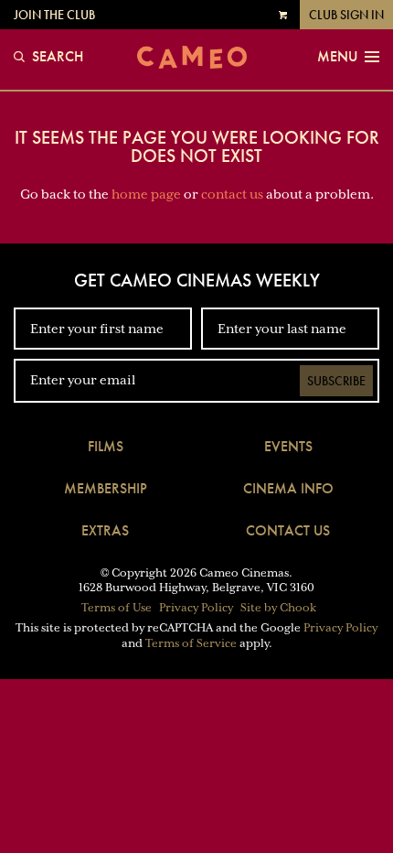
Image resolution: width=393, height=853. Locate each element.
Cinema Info (288, 488)
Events (288, 446)
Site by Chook (278, 607)
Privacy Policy (196, 607)
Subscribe (336, 381)
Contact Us (288, 530)
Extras (105, 530)
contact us (232, 194)
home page (146, 194)
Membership (105, 488)
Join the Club (54, 14)
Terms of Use (116, 607)
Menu (337, 56)
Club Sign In (346, 14)
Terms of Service (191, 643)
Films (105, 446)
